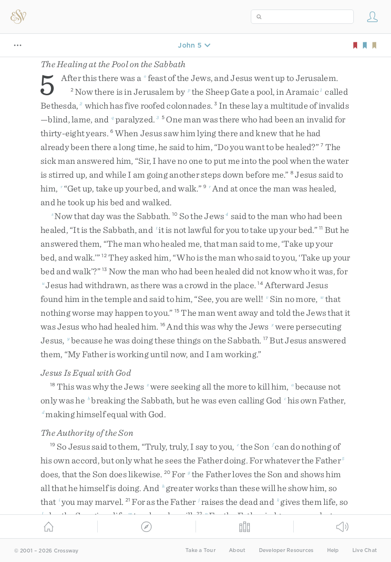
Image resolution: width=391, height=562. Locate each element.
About (237, 550)
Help (333, 550)
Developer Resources (286, 550)
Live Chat (364, 550)
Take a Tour (200, 550)
